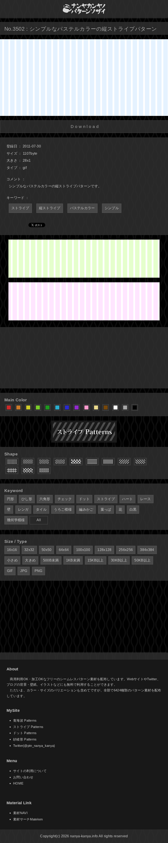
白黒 (133, 509)
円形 (10, 499)
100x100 (83, 550)
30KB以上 (119, 560)
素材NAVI (20, 813)
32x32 (29, 550)
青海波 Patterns (25, 720)
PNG (38, 571)
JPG (23, 571)
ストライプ (20, 208)
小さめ (12, 560)
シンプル (112, 208)
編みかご (86, 509)
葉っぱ (106, 509)
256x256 (126, 550)
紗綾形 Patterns (25, 739)
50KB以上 (142, 560)
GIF (10, 571)
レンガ (23, 509)
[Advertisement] (84, 357)
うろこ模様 (63, 509)
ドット (84, 499)
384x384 (147, 550)
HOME (18, 783)
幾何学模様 (16, 520)
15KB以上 (96, 560)
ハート (127, 499)
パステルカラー (82, 208)
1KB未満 (73, 560)
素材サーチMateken (28, 819)
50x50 (47, 550)
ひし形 (26, 499)
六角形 (44, 499)
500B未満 (51, 560)
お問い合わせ (23, 777)
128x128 (104, 550)
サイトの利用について (30, 771)
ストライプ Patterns (28, 727)
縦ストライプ (49, 208)
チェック (65, 499)
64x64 (64, 550)
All (39, 520)
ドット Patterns (25, 733)
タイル (41, 509)
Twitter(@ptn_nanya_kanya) (34, 745)
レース (145, 499)
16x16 (12, 550)
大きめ (30, 560)
